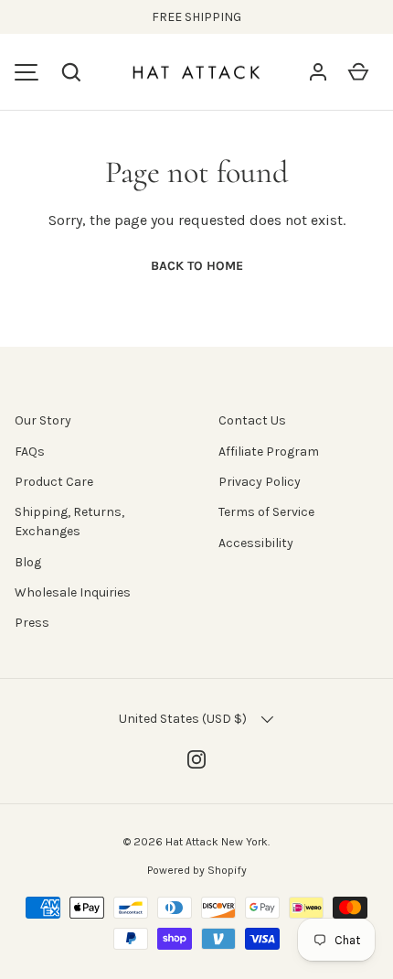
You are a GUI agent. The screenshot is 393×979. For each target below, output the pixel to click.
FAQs (30, 451)
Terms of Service (266, 512)
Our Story (43, 420)
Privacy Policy (259, 482)
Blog (28, 562)
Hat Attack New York (216, 841)
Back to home (197, 266)
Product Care (54, 482)
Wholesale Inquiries (73, 592)
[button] (71, 72)
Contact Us (252, 420)
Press (32, 622)
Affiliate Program (268, 451)
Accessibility (255, 543)
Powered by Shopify (197, 870)
